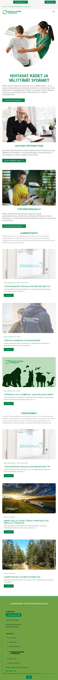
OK (29, 677)
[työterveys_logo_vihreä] (11, 11)
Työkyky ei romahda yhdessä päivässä (22, 340)
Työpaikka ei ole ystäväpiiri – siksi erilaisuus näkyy (29, 394)
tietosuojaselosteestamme (47, 673)
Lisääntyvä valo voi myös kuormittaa (22, 577)
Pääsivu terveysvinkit (22, 282)
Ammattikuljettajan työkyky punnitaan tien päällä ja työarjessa (26, 521)
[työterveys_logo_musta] (15, 651)
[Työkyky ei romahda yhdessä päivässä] (29, 304)
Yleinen (19, 336)
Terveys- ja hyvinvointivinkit (30, 423)
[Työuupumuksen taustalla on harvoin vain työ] (29, 250)
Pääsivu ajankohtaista (9, 282)
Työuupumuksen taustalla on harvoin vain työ (27, 286)
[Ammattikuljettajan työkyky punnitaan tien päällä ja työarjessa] (29, 484)
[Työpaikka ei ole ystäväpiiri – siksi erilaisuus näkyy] (29, 358)
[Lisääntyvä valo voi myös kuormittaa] (29, 541)
